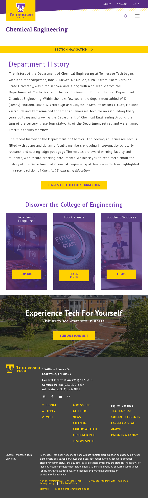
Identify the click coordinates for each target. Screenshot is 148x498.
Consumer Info (84, 435)
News (77, 417)
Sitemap (44, 488)
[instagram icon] (45, 398)
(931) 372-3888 (61, 389)
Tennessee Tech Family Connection (74, 185)
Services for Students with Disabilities (108, 481)
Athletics (80, 411)
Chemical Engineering (37, 29)
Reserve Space (83, 441)
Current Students (125, 417)
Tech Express (121, 411)
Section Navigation (71, 49)
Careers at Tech (85, 429)
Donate (122, 4)
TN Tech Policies (70, 483)
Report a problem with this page (72, 488)
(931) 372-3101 (67, 380)
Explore (26, 274)
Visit (136, 4)
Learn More (74, 275)
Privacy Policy (47, 483)
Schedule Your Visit (74, 335)
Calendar (80, 423)
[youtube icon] (60, 398)
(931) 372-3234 (63, 384)
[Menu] (137, 16)
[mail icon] (68, 398)
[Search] (126, 17)
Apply (107, 4)
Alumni (116, 429)
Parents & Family (124, 435)
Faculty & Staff (123, 423)
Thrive (121, 274)
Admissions (81, 405)
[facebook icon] (52, 398)
